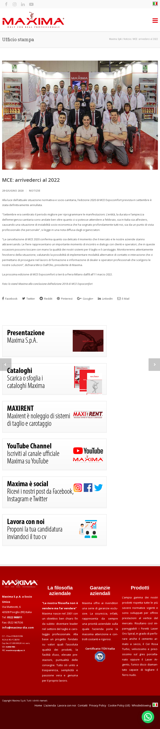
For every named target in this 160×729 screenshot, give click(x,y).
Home (38, 705)
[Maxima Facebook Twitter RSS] (54, 507)
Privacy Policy (97, 705)
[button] (148, 717)
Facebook (11, 298)
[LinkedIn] (23, 4)
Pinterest (66, 298)
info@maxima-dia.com (18, 627)
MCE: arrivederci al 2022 (31, 179)
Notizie (34, 190)
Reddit (48, 298)
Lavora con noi (67, 705)
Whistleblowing (141, 705)
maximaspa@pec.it (15, 650)
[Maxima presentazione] (54, 356)
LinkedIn (107, 298)
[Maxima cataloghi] (54, 394)
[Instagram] (14, 4)
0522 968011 (14, 617)
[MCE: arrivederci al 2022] (80, 115)
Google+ (87, 298)
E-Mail (125, 298)
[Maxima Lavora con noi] (54, 545)
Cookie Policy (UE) (119, 705)
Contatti (83, 705)
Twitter (30, 298)
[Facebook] (6, 4)
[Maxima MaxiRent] (54, 432)
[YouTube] (31, 4)
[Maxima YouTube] (54, 469)
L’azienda (50, 705)
